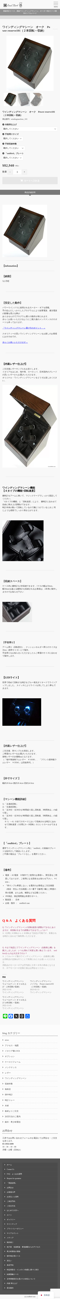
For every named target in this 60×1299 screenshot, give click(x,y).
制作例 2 (10, 1242)
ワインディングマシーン (15, 1078)
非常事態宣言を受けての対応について (21, 1279)
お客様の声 (11, 1192)
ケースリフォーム (13, 1062)
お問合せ (10, 1188)
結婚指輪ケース (13, 1274)
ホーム (9, 1165)
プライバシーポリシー (15, 1229)
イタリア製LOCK (12, 1051)
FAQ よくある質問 (14, 1174)
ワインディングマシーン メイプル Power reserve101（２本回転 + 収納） (42, 984)
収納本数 (9, 1084)
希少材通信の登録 (13, 1251)
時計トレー (10, 1100)
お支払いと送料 (13, 1197)
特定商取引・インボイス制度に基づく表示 (23, 1270)
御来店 (8, 1089)
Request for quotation (14, 1178)
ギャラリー (11, 1220)
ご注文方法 (11, 1206)
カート (9, 1215)
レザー (8, 1073)
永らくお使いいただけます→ (15, 342)
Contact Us (10, 1169)
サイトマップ (12, 1224)
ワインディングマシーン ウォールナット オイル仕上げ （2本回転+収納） (14, 984)
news (7, 1040)
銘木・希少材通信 (13, 1122)
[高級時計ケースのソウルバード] (13, 5)
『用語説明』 (12, 1183)
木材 (7, 1106)
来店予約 (10, 1265)
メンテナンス (11, 1067)
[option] (30, 63)
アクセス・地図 (12, 1045)
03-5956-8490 (8, 1144)
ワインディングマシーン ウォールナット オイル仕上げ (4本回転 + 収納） (14, 1000)
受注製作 (10, 1288)
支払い (9, 1261)
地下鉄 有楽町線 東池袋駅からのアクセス (23, 1247)
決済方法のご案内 (13, 1117)
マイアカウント (13, 1233)
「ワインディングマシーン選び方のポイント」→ (23, 328)
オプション (10, 1056)
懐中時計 (9, 1095)
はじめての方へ (13, 1210)
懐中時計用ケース (13, 1256)
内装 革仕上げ (12, 1283)
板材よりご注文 (12, 1111)
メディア (10, 1238)
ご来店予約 (11, 1201)
